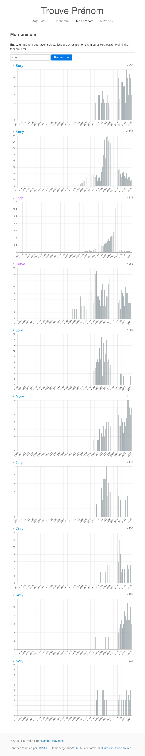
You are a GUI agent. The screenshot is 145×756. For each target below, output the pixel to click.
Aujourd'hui (40, 21)
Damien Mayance (52, 740)
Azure (75, 748)
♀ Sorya (18, 264)
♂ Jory (17, 462)
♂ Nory (17, 661)
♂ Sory (17, 66)
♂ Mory (18, 396)
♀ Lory (17, 198)
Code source (123, 748)
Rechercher (61, 57)
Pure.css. (108, 748)
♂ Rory (17, 595)
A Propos (106, 21)
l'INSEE (43, 748)
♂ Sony (18, 132)
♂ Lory (17, 330)
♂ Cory (17, 529)
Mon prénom (84, 21)
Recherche (62, 21)
